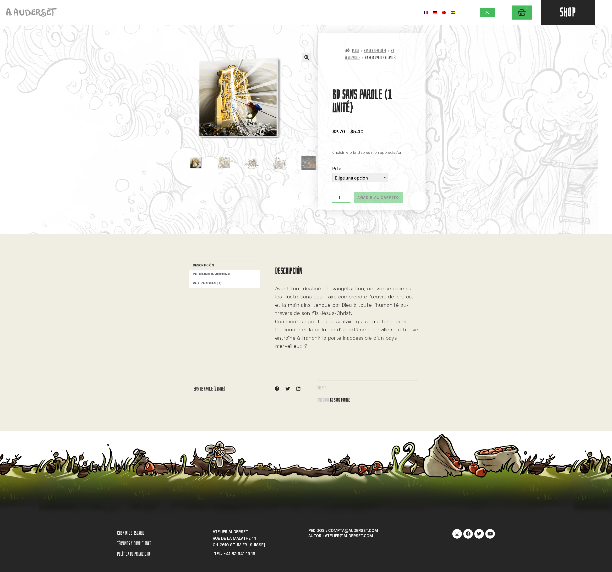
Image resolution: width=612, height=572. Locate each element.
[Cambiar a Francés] (425, 12)
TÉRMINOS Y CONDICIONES (134, 543)
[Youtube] (490, 534)
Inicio (355, 50)
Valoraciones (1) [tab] (207, 283)
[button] (306, 57)
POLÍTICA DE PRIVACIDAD (133, 554)
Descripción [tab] (203, 265)
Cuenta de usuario (130, 533)
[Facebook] (468, 534)
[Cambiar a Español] (453, 12)
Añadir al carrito (378, 198)
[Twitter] (479, 534)
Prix (336, 169)
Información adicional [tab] (212, 274)
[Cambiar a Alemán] (434, 12)
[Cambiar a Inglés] (443, 12)
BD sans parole (340, 400)
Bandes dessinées (375, 50)
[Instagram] (457, 534)
